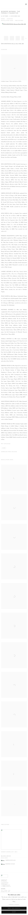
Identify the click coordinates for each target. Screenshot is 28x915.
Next (26, 39)
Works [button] (3, 18)
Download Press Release (9, 451)
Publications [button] (19, 20)
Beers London (5, 4)
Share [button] (4, 448)
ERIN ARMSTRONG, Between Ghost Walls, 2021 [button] (12, 38)
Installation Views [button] (7, 20)
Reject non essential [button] (14, 908)
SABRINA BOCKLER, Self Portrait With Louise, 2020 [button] (23, 38)
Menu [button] (26, 4)
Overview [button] (10, 18)
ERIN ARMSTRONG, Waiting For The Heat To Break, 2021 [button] (18, 38)
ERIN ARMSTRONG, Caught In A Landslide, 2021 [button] (6, 38)
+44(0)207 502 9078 (6, 885)
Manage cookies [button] (14, 904)
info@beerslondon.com (6, 886)
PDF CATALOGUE (5, 443)
